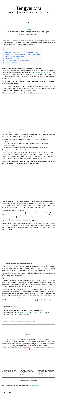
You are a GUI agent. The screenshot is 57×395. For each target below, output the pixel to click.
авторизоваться (34, 385)
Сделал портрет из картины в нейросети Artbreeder (9, 371)
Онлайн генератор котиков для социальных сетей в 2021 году (46, 371)
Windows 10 (6, 321)
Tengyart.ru (28, 8)
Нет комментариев (32, 34)
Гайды (13, 321)
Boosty (27, 312)
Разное (28, 29)
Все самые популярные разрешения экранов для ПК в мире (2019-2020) (28, 371)
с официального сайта (43, 72)
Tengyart (28, 334)
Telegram (20, 312)
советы (33, 321)
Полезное (27, 321)
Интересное (20, 321)
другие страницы (37, 312)
